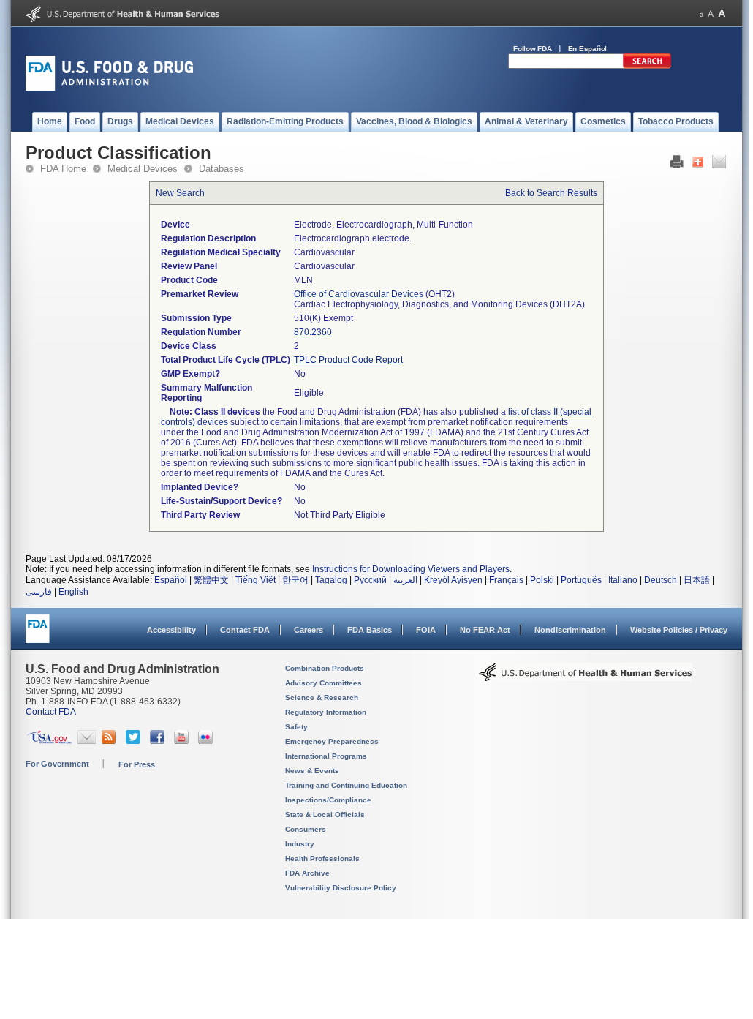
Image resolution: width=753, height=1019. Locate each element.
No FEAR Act (485, 629)
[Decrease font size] (701, 13)
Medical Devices (142, 168)
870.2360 (313, 332)
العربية (405, 580)
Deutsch (660, 580)
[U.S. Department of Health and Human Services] (122, 19)
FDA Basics (369, 629)
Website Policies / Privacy (678, 629)
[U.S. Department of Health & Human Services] (585, 677)
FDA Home (63, 168)
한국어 (295, 580)
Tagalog (331, 580)
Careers (308, 629)
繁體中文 (211, 580)
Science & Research (321, 697)
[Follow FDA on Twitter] (135, 741)
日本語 (697, 580)
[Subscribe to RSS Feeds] (111, 741)
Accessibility (171, 629)
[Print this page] (677, 165)
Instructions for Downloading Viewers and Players (411, 569)
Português (581, 580)
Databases (221, 168)
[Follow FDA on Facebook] (159, 741)
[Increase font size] (722, 13)
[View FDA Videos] (183, 741)
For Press (136, 764)
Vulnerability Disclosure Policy (340, 888)
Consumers (305, 829)
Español (170, 580)
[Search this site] (647, 66)
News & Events (312, 771)
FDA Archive (307, 873)
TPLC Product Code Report (348, 360)
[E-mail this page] (719, 165)
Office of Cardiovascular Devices (358, 294)
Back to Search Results (551, 193)
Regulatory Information (325, 712)
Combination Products (324, 668)
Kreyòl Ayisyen (453, 580)
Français (506, 580)
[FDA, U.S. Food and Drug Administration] (109, 88)
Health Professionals (322, 858)
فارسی (39, 592)
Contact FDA (245, 629)
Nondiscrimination (570, 629)
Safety (296, 727)
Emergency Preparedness (332, 741)
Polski (542, 580)
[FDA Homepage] (38, 635)
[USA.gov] (49, 741)
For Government (57, 763)
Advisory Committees (323, 683)
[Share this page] (698, 165)
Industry (299, 844)
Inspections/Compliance (328, 800)
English (73, 592)
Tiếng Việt (255, 580)
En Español (588, 49)
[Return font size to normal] (711, 13)
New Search (180, 193)
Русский (370, 580)
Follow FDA (532, 49)
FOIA (426, 629)
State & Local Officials (325, 815)
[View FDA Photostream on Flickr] (207, 741)
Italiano (622, 580)
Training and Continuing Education (346, 785)
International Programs (326, 756)
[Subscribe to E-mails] (86, 741)
